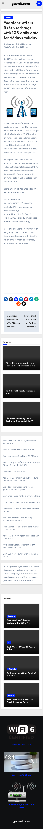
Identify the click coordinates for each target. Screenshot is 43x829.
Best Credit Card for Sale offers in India (21, 496)
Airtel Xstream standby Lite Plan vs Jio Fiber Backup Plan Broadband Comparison (21, 366)
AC (9, 643)
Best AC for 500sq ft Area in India (18, 450)
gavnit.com (20, 4)
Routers (11, 616)
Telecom (8, 17)
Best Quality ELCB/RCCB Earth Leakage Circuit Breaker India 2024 (20, 702)
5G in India (12, 669)
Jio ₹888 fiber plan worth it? (16, 471)
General (11, 695)
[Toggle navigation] (3, 3)
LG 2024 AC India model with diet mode (21, 502)
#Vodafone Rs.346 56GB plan (16, 47)
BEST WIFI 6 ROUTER (21, 744)
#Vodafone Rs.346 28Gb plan (18, 44)
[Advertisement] (21, 270)
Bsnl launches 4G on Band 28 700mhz (20, 456)
